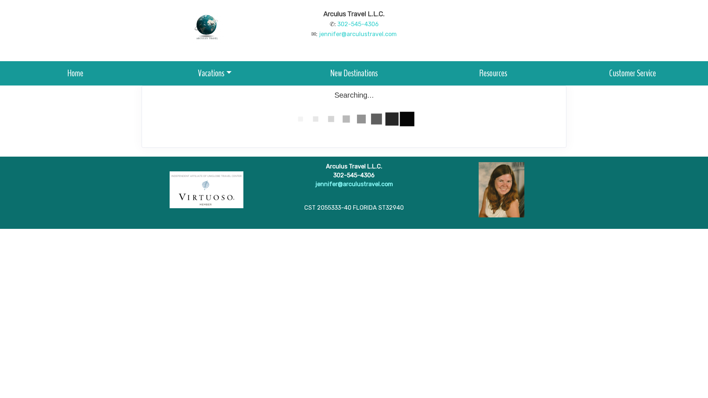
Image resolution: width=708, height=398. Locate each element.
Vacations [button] (211, 73)
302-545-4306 (358, 24)
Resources (493, 73)
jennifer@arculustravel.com (358, 34)
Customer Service (632, 73)
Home (75, 73)
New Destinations (354, 73)
